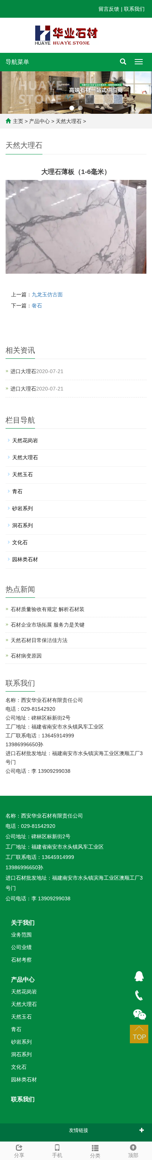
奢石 (37, 305)
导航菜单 (17, 62)
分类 (95, 1156)
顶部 (133, 1155)
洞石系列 (22, 525)
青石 (17, 491)
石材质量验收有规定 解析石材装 (47, 609)
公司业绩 (21, 947)
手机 (57, 1155)
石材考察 (21, 960)
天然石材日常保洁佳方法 (39, 640)
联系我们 (134, 9)
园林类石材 (25, 559)
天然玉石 (22, 474)
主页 (18, 121)
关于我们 (23, 923)
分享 (19, 1155)
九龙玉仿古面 (47, 294)
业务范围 (21, 935)
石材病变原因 (26, 656)
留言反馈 (109, 9)
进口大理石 (23, 371)
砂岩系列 (22, 508)
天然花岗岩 (25, 440)
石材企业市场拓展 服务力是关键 (47, 625)
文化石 (20, 542)
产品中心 (39, 121)
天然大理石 (69, 121)
